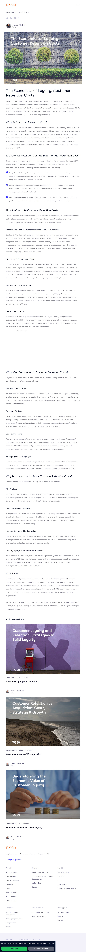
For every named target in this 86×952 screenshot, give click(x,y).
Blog (59, 880)
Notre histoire (63, 872)
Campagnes (11, 900)
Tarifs (8, 927)
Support (35, 887)
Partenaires (62, 884)
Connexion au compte (40, 912)
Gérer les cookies (41, 948)
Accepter (14, 948)
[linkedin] (15, 18)
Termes (9, 939)
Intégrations (11, 923)
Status (60, 916)
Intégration (36, 883)
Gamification (11, 876)
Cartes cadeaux (12, 880)
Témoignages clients (14, 919)
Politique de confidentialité (29, 939)
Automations (11, 892)
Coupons (9, 884)
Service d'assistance (40, 872)
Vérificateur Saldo (39, 916)
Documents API (64, 912)
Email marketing (12, 896)
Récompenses (11, 872)
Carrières (61, 876)
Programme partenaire (67, 888)
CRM (8, 888)
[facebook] (11, 18)
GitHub (60, 920)
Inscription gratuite (13, 859)
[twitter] (7, 18)
